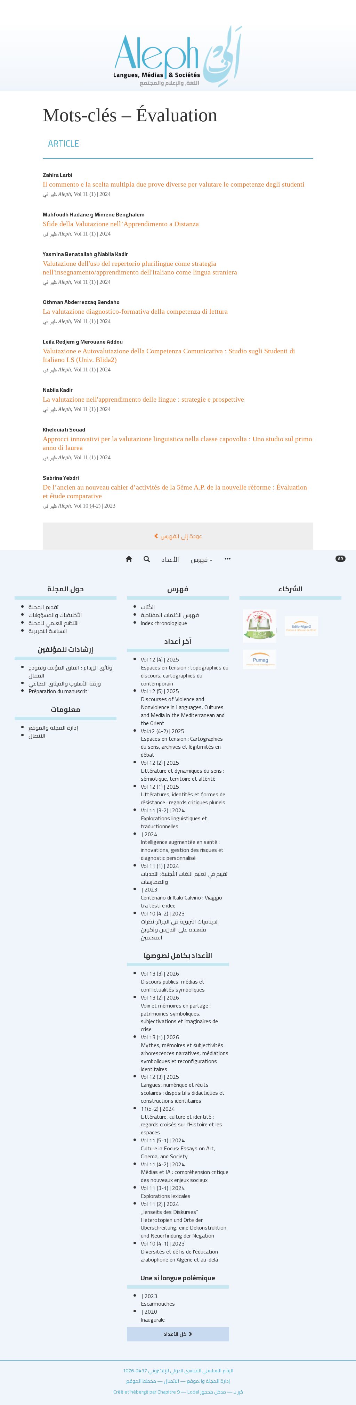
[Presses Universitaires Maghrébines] (259, 659)
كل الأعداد (175, 1334)
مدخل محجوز (213, 1391)
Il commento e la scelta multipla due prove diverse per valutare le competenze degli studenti (174, 184)
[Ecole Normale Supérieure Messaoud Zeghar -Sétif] (259, 625)
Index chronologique (164, 623)
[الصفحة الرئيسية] (128, 559)
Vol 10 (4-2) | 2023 (94, 506)
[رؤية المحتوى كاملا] (227, 559)
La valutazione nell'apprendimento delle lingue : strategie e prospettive (143, 399)
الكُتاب (148, 607)
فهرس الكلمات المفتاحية (170, 615)
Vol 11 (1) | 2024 (92, 194)
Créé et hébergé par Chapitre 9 (146, 1391)
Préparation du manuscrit (58, 691)
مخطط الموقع (141, 1381)
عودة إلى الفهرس (180, 536)
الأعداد (170, 559)
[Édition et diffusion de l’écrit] (301, 625)
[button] (146, 559)
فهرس (200, 559)
